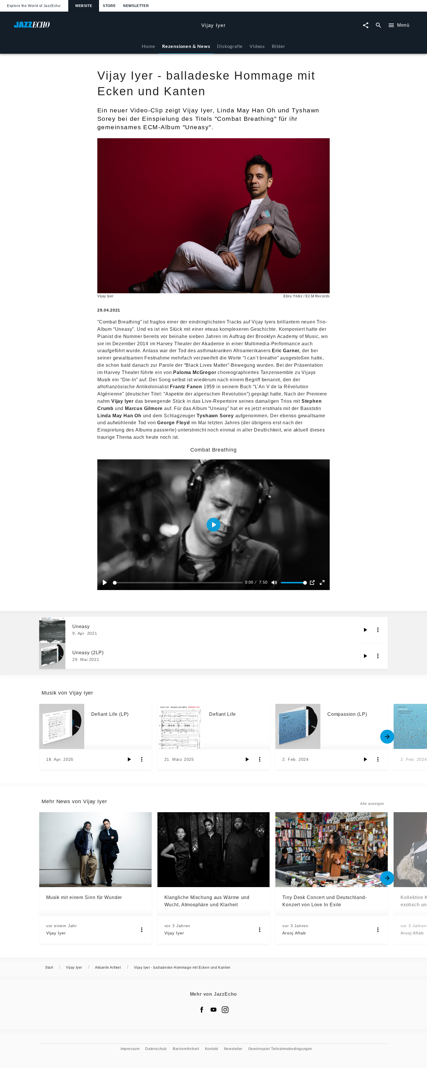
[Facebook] (202, 1009)
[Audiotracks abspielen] (365, 630)
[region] (213, 524)
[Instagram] (225, 1009)
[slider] (179, 582)
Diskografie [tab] (230, 46)
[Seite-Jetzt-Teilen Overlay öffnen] (366, 25)
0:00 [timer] (249, 582)
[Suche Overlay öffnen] (378, 25)
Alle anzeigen (372, 804)
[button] (213, 525)
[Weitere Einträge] (387, 737)
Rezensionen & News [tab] (186, 46)
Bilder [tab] (278, 46)
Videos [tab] (257, 46)
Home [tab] (148, 46)
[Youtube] (213, 1009)
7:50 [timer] (263, 582)
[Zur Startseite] (105, 27)
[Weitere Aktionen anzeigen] (378, 630)
